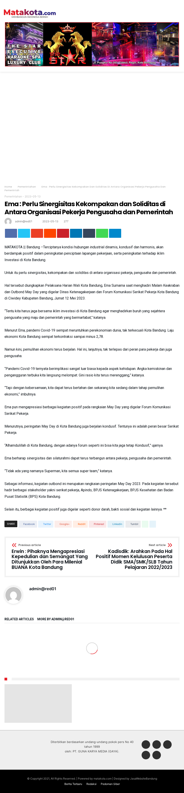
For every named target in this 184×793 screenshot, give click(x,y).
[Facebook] (146, 744)
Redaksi (91, 784)
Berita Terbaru (73, 784)
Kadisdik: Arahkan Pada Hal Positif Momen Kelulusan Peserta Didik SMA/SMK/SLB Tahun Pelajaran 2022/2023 (134, 557)
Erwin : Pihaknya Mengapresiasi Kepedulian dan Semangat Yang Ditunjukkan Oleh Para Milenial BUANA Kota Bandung (50, 557)
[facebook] (11, 233)
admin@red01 (23, 221)
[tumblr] (89, 233)
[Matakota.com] (30, 9)
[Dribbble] (146, 755)
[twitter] (24, 233)
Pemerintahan (27, 186)
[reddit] (50, 233)
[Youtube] (156, 755)
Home (8, 186)
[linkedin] (76, 233)
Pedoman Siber (110, 784)
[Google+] (167, 744)
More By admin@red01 (55, 619)
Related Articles (19, 619)
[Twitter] (156, 744)
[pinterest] (63, 233)
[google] (37, 233)
